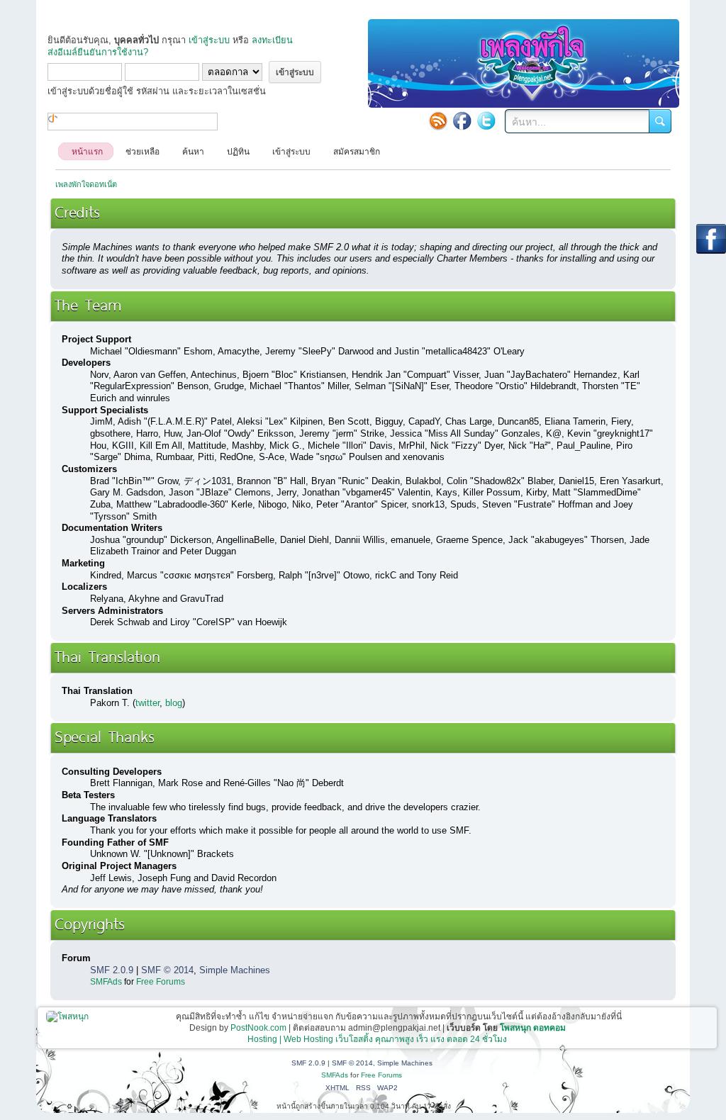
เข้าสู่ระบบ (209, 40)
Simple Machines (234, 970)
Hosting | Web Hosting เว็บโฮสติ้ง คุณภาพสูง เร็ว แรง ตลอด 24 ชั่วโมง (377, 1039)
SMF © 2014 (167, 970)
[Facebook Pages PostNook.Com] (462, 120)
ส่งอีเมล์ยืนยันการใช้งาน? (98, 52)
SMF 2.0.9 (111, 970)
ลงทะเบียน (272, 40)
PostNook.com (258, 1028)
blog (173, 703)
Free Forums (160, 982)
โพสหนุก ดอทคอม (533, 1028)
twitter (147, 703)
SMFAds (106, 982)
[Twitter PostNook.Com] (486, 120)
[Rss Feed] (438, 120)
